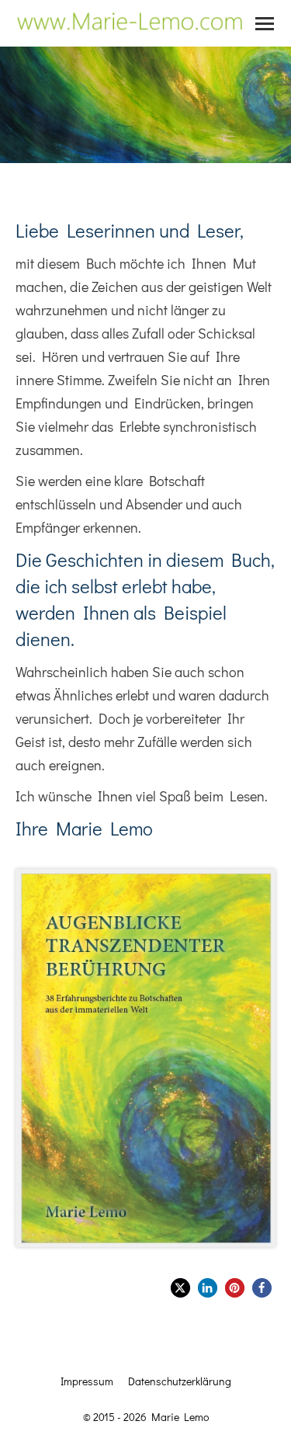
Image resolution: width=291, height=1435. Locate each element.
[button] (180, 1288)
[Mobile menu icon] (264, 23)
